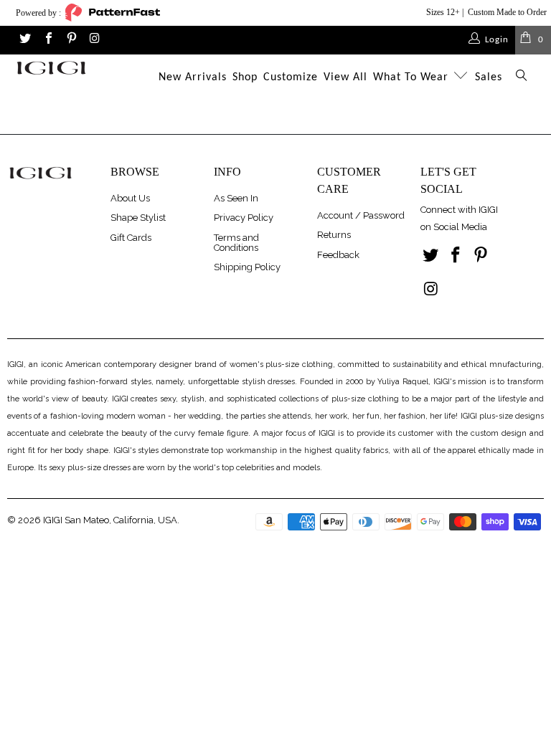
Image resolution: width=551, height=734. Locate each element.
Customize (290, 77)
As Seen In (236, 198)
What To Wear (412, 77)
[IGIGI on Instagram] (94, 39)
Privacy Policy (243, 217)
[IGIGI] (51, 67)
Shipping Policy (247, 267)
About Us (130, 198)
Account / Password (361, 215)
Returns (334, 234)
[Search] (521, 77)
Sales (488, 77)
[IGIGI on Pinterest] (71, 39)
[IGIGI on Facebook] (47, 39)
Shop (245, 77)
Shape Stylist (138, 217)
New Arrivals (193, 77)
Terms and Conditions (236, 242)
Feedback (338, 254)
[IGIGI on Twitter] (24, 39)
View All (345, 77)
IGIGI (52, 520)
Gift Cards (130, 237)
